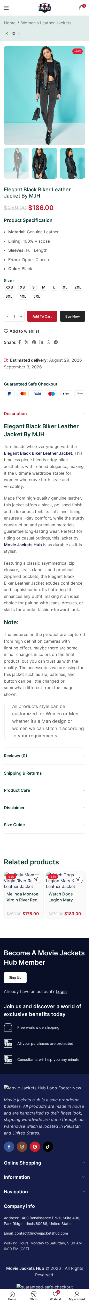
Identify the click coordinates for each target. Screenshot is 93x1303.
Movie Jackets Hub (23, 544)
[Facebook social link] (20, 342)
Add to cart (42, 316)
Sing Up (15, 977)
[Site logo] (44, 7)
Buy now (72, 316)
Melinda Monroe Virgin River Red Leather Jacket (22, 899)
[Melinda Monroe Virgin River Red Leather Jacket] (23, 880)
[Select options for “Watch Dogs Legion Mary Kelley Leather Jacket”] (78, 879)
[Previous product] (7, 34)
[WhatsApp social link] (48, 342)
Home (10, 22)
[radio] (9, 287)
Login (61, 991)
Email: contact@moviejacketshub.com (36, 1233)
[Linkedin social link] (41, 342)
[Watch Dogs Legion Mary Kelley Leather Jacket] (66, 880)
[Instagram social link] (22, 1146)
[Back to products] (13, 34)
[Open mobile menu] (6, 8)
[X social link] (26, 342)
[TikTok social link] (48, 1146)
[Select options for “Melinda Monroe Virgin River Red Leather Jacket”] (36, 879)
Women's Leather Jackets (46, 22)
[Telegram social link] (55, 342)
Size (8, 280)
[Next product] (19, 34)
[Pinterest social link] (34, 342)
